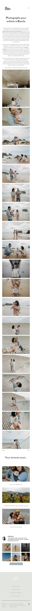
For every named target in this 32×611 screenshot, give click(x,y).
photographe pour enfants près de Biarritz (12, 30)
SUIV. (28, 450)
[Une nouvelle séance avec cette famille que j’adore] (6, 557)
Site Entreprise (16, 595)
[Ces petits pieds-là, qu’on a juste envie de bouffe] (6, 547)
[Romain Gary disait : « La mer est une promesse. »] (25, 547)
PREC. (3, 450)
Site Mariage (16, 589)
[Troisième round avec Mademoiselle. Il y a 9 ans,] (25, 557)
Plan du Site (16, 586)
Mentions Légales (16, 592)
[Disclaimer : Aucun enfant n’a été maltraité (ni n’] (16, 547)
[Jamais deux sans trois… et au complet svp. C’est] (16, 557)
